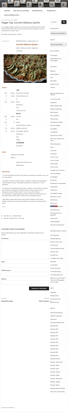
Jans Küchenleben (55, 173)
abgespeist (53, 102)
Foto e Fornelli (54, 160)
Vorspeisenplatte (55, 221)
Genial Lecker (54, 167)
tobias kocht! (53, 218)
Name (3, 261)
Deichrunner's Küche (56, 135)
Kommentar (5, 238)
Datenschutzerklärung (56, 312)
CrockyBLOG (54, 132)
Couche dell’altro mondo (57, 248)
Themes (52, 87)
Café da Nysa (54, 119)
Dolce (52, 147)
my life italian (54, 265)
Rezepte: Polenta (55, 372)
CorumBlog (53, 129)
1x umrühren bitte (55, 99)
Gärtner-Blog (54, 163)
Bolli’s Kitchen (54, 112)
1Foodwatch (53, 55)
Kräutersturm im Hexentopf (58, 183)
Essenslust (53, 150)
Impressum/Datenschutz (11, 15)
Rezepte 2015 (54, 329)
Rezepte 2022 (54, 352)
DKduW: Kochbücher (56, 316)
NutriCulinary (54, 200)
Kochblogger (53, 177)
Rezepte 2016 (54, 332)
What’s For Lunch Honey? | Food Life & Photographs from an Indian (58, 280)
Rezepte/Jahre (51, 10)
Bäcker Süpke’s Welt (56, 105)
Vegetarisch (17, 215)
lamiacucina (53, 190)
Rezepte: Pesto (54, 368)
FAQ (51, 77)
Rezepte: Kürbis (54, 365)
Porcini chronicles (55, 268)
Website (3, 279)
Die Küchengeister (55, 144)
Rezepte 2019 (54, 342)
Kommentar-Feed (55, 299)
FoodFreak (53, 154)
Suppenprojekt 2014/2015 (57, 388)
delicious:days (54, 251)
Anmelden (53, 292)
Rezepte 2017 (54, 335)
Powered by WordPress (8, 407)
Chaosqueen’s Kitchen (56, 122)
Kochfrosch (53, 180)
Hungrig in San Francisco (57, 170)
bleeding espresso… (56, 238)
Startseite (7, 10)
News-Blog (53, 81)
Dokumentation (54, 74)
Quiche (6, 218)
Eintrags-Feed (54, 295)
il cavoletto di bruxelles (56, 258)
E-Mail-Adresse (6, 270)
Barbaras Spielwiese (56, 109)
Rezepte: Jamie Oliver (56, 362)
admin (15, 20)
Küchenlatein (54, 186)
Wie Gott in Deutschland (57, 225)
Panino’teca (53, 203)
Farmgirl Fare (54, 255)
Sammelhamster (55, 210)
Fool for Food (54, 157)
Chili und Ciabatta (55, 125)
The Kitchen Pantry (55, 271)
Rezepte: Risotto (55, 375)
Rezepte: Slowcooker (56, 378)
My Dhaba (53, 261)
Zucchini (21, 218)
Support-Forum (54, 84)
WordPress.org (54, 302)
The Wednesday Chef (56, 275)
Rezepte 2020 (54, 345)
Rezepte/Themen (37, 10)
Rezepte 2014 (54, 325)
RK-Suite (60, 206)
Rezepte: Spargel (55, 381)
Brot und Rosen (54, 115)
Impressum (53, 319)
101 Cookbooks (54, 235)
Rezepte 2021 (54, 349)
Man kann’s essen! (55, 196)
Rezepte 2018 (54, 339)
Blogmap (52, 71)
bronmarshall (54, 245)
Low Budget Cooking (56, 193)
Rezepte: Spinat (54, 385)
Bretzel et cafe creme (56, 242)
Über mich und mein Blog (21, 10)
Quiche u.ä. (8, 215)
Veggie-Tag (13, 218)
